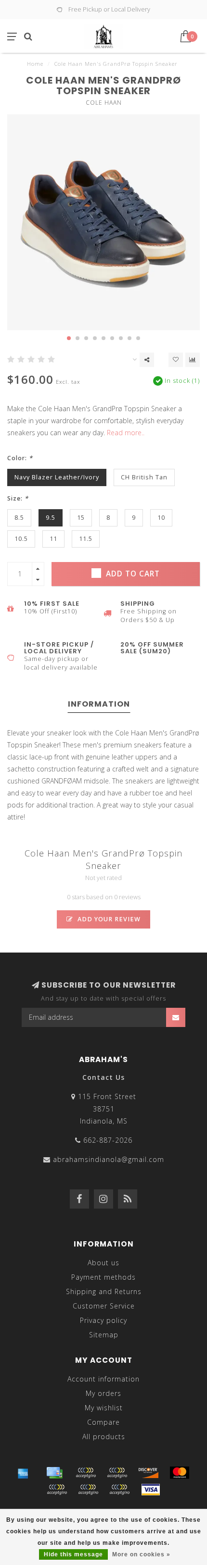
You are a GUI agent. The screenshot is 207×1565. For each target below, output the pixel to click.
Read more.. (125, 432)
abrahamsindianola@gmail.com (108, 1159)
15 (81, 518)
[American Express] (23, 1473)
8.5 (19, 518)
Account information (103, 1378)
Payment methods (103, 1277)
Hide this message (73, 1554)
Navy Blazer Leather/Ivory (56, 477)
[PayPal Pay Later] (88, 1489)
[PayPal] (57, 1489)
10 (161, 518)
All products (103, 1436)
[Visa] (151, 1489)
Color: (20, 458)
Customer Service (104, 1305)
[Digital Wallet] (117, 1473)
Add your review (108, 919)
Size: (17, 498)
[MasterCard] (180, 1473)
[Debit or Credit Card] (86, 1473)
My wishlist (104, 1407)
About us (103, 1262)
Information (99, 703)
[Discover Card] (148, 1473)
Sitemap (103, 1334)
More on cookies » (141, 1554)
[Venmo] (119, 1489)
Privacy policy (103, 1320)
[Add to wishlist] (175, 360)
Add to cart (132, 574)
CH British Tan (144, 477)
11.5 (85, 539)
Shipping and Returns (104, 1291)
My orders (103, 1393)
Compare (103, 1422)
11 (53, 539)
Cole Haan (104, 102)
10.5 (21, 539)
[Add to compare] (192, 360)
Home (35, 63)
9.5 (50, 518)
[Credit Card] (54, 1473)
